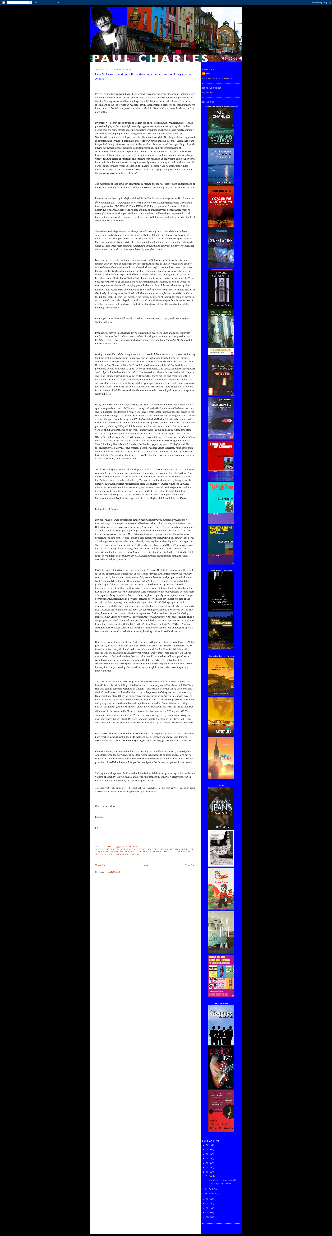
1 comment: (132, 847)
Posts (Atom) (114, 871)
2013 (208, 1199)
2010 (208, 1212)
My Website (208, 92)
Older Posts (190, 865)
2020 (208, 1149)
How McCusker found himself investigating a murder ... (222, 1181)
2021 (208, 1145)
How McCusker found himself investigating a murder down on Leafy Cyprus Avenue (143, 76)
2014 (208, 1172)
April (211, 1189)
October (213, 1176)
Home (145, 865)
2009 (208, 1217)
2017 (208, 1158)
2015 (208, 1167)
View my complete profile (217, 79)
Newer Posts (100, 865)
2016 (208, 1163)
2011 (208, 1208)
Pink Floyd (169, 852)
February (213, 1193)
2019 (208, 1154)
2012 (208, 1203)
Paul (208, 73)
